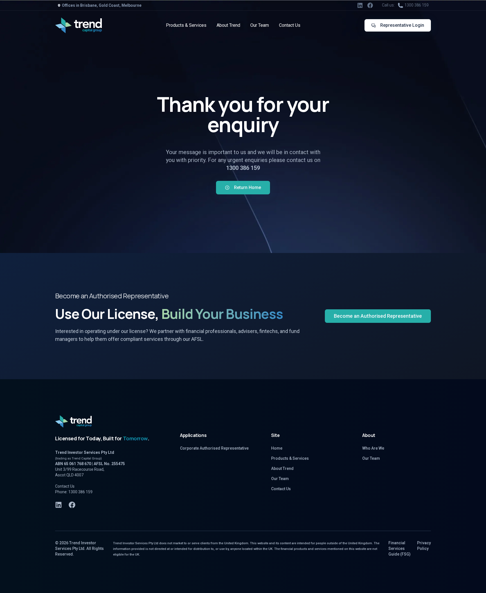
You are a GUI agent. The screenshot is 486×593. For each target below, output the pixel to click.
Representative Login (402, 25)
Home (276, 448)
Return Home (247, 187)
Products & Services (186, 25)
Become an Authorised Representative (378, 316)
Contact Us (289, 25)
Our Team (259, 25)
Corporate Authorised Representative (214, 448)
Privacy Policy (424, 546)
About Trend (228, 25)
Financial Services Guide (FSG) (399, 548)
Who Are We (373, 448)
